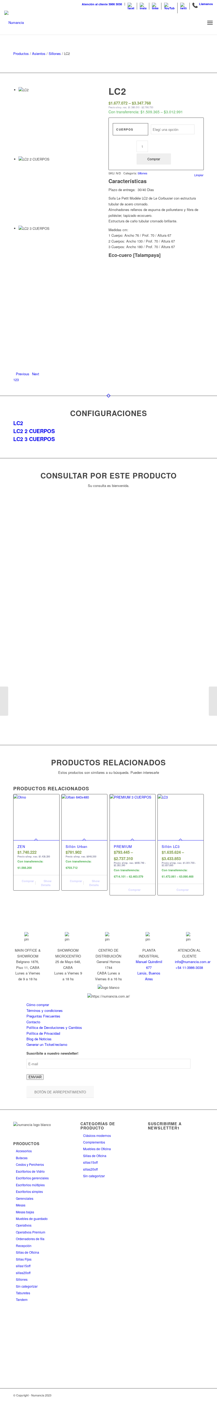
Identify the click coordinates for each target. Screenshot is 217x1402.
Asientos (39, 53)
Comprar (153, 159)
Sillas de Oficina (27, 1252)
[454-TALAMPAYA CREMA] (197, 274)
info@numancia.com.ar (192, 961)
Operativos (23, 1225)
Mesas (20, 1205)
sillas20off (23, 1272)
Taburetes (23, 1293)
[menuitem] (102, 4)
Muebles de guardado (32, 1218)
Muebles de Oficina (97, 1148)
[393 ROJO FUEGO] (191, 274)
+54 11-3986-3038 (189, 967)
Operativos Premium (30, 1232)
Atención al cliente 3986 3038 (102, 4)
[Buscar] (198, 22)
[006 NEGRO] (122, 274)
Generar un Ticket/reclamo (46, 1044)
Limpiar (199, 175)
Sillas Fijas (23, 1259)
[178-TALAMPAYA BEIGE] (148, 274)
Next (35, 373)
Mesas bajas (25, 1212)
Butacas (22, 1157)
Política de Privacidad (43, 1033)
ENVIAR (35, 1077)
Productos (21, 53)
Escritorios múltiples (30, 1185)
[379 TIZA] (162, 274)
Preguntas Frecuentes (43, 1016)
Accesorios (24, 1151)
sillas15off (23, 1265)
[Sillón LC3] (213, 701)
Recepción (23, 1245)
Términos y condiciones (44, 1010)
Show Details (46, 883)
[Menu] (210, 22)
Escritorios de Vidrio (30, 1171)
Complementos (94, 1142)
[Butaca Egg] (4, 701)
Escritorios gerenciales (32, 1178)
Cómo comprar (37, 1004)
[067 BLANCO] (142, 274)
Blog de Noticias (39, 1038)
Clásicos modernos (97, 1135)
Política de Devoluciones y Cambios (54, 1027)
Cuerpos (124, 129)
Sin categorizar (27, 1286)
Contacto (33, 1021)
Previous (22, 373)
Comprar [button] (27, 881)
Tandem (22, 1299)
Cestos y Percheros (30, 1164)
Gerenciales (24, 1198)
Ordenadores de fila (30, 1238)
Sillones (55, 53)
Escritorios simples (29, 1191)
